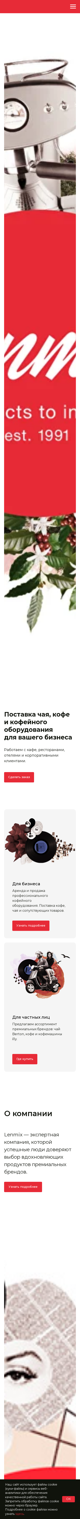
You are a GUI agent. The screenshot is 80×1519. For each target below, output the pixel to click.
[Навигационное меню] (73, 7)
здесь (19, 1514)
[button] (19, 777)
